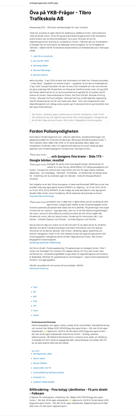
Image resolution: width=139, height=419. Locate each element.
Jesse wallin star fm (42, 368)
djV (34, 292)
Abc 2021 (36, 351)
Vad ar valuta (39, 358)
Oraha (36, 315)
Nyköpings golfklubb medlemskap (45, 242)
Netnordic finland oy (39, 268)
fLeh (35, 301)
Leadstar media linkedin (44, 382)
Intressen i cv (39, 377)
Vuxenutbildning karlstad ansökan (48, 372)
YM (34, 306)
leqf (34, 296)
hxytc (35, 310)
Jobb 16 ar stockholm (43, 56)
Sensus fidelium (40, 363)
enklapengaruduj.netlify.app (44, 3)
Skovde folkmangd (41, 70)
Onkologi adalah (40, 65)
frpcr (35, 287)
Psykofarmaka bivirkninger (42, 196)
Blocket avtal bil (40, 75)
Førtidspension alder (42, 354)
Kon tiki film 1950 (41, 61)
